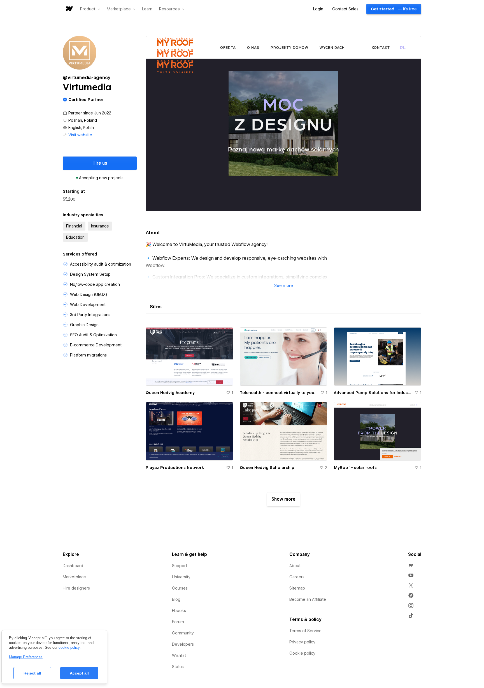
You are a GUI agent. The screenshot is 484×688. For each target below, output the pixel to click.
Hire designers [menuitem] (76, 588)
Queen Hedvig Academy (170, 392)
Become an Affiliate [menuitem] (307, 599)
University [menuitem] (181, 577)
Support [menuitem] (179, 565)
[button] (90, 9)
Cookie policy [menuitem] (302, 653)
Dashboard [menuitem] (73, 565)
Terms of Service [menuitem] (305, 631)
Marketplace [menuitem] (74, 577)
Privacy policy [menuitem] (302, 642)
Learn (147, 9)
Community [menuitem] (183, 633)
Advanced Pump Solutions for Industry (373, 392)
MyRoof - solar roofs (355, 467)
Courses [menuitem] (180, 588)
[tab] (156, 307)
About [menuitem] (295, 565)
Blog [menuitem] (176, 599)
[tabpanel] (283, 414)
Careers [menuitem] (296, 577)
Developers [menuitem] (183, 644)
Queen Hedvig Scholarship (267, 467)
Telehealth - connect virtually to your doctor (279, 392)
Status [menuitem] (178, 666)
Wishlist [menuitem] (179, 655)
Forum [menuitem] (178, 622)
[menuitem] (411, 565)
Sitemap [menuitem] (297, 588)
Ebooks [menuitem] (179, 610)
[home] (68, 9)
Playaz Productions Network (175, 467)
